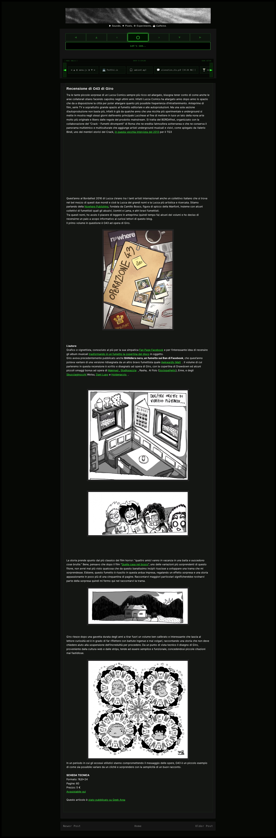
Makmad (113, 370)
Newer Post (72, 826)
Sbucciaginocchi (76, 374)
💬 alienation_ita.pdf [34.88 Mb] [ (176, 70)
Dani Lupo (102, 374)
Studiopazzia (128, 370)
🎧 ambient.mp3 (138, 70)
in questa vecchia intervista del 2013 (137, 131)
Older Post (204, 826)
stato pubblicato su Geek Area (106, 799)
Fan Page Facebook (151, 349)
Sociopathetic (167, 370)
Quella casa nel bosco (135, 564)
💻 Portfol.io (110, 70)
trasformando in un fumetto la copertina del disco (119, 354)
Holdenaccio (119, 374)
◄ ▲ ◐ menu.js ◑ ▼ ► (83, 70)
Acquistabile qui (76, 791)
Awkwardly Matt (171, 362)
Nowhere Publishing (96, 206)
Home (138, 826)
